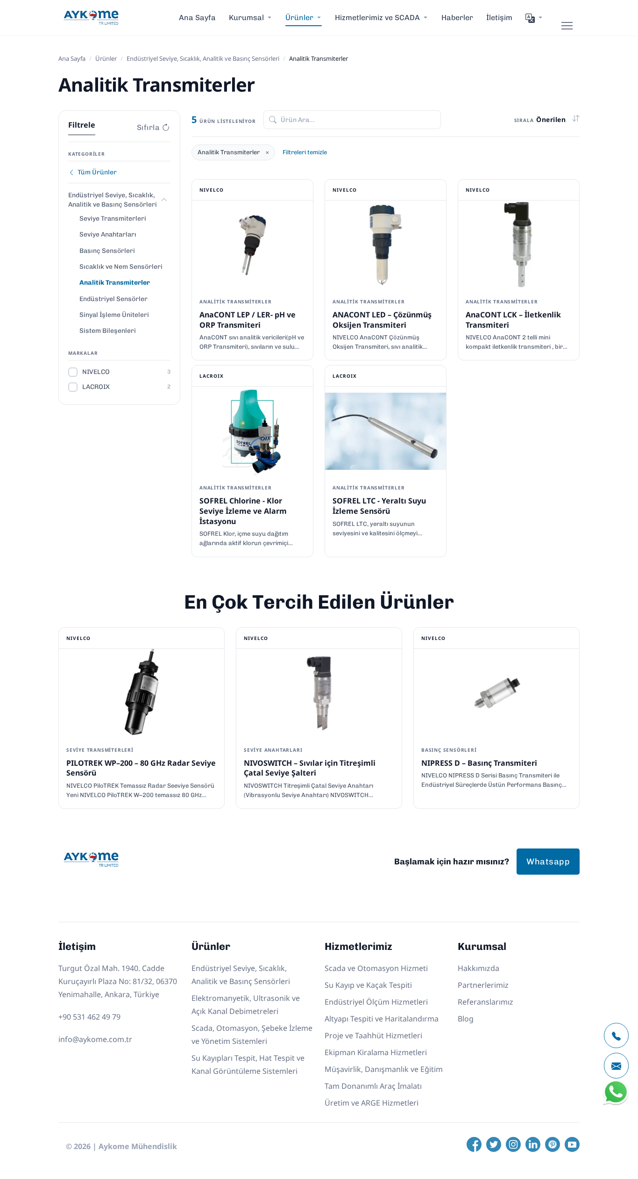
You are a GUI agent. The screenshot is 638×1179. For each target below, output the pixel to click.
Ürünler (106, 58)
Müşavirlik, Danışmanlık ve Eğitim (384, 1069)
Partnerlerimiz (483, 985)
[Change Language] (534, 18)
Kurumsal (246, 17)
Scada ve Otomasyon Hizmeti (376, 968)
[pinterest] (552, 1144)
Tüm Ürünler (97, 172)
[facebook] (474, 1144)
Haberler (457, 17)
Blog (466, 1019)
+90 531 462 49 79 (89, 1017)
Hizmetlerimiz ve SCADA (377, 17)
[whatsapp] (616, 1103)
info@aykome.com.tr (95, 1039)
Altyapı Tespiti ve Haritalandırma (382, 1019)
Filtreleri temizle (305, 152)
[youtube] (572, 1144)
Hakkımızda (478, 968)
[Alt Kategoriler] (163, 199)
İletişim (499, 17)
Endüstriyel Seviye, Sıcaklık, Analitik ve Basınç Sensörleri (203, 58)
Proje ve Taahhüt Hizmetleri (373, 1035)
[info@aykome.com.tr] (616, 1065)
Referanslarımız (485, 1002)
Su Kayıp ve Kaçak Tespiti (368, 985)
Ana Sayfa (197, 17)
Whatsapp (548, 861)
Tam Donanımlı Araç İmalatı (373, 1086)
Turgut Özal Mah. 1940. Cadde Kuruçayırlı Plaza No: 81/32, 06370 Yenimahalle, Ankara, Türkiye (117, 981)
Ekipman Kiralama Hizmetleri (376, 1052)
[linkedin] (532, 1144)
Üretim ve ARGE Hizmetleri (371, 1103)
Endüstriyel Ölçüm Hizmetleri (376, 1002)
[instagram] (513, 1144)
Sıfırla (148, 127)
